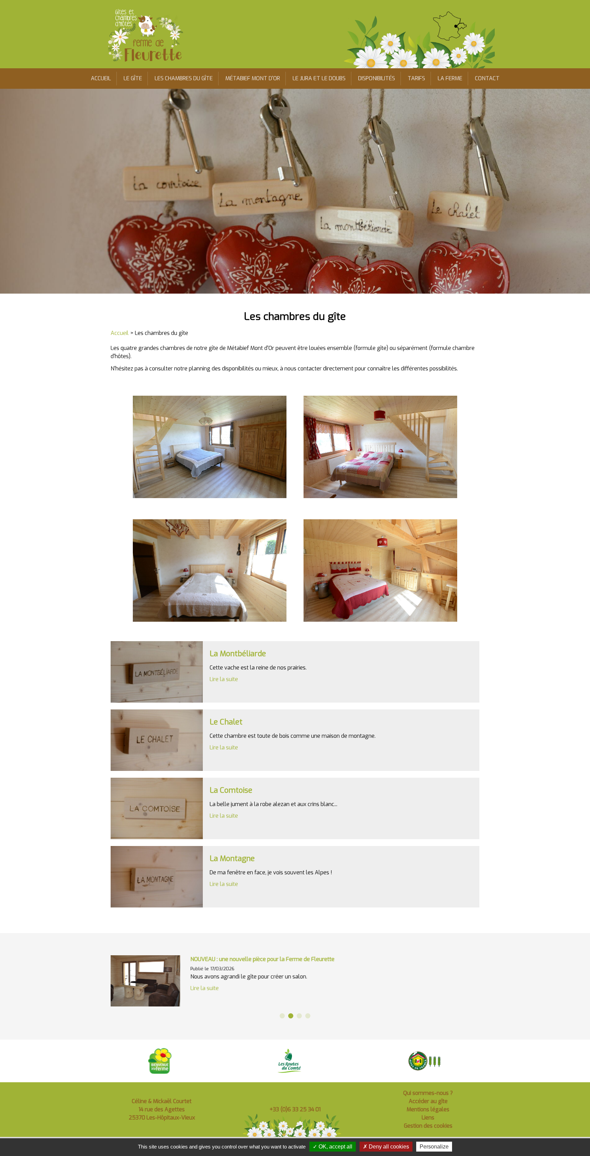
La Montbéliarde (238, 654)
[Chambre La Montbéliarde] (157, 672)
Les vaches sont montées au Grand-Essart (247, 959)
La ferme (450, 78)
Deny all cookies (388, 1147)
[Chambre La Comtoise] (157, 808)
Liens (428, 1117)
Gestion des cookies (428, 1125)
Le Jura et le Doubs (319, 78)
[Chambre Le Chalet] (157, 740)
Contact (487, 78)
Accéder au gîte (428, 1101)
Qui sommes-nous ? (428, 1093)
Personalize (434, 1147)
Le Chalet (226, 722)
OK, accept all (334, 1147)
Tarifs (416, 78)
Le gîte (133, 78)
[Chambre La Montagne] (157, 876)
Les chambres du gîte (184, 78)
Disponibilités (376, 78)
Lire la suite (224, 679)
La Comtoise (231, 790)
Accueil (101, 78)
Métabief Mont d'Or (252, 78)
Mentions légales (428, 1109)
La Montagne (232, 858)
